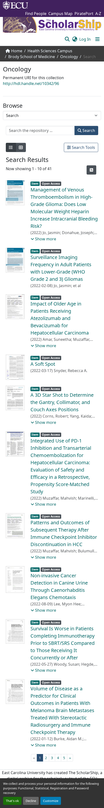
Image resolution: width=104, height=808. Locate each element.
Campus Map (60, 13)
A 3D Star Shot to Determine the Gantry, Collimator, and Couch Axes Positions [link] (62, 402)
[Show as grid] (21, 147)
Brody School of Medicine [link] (31, 56)
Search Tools (83, 147)
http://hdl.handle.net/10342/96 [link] (31, 83)
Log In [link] (85, 39)
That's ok (12, 801)
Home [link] (16, 50)
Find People (35, 13)
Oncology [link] (69, 56)
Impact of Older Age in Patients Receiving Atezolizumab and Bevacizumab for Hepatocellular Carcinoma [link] (59, 318)
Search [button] (88, 130)
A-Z (98, 13)
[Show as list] (11, 147)
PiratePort (83, 13)
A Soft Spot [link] (42, 364)
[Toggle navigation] (97, 39)
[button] (67, 39)
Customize (50, 801)
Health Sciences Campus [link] (50, 50)
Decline (31, 801)
